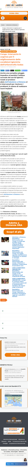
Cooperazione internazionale (17, 443)
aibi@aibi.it (7, 393)
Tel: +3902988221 (20, 392)
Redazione (4, 450)
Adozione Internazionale (10, 439)
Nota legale (14, 451)
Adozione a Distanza (11, 25)
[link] (15, 82)
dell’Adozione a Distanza (15, 82)
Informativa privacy (13, 450)
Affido (9, 441)
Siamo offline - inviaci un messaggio (16, 464)
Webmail (21, 451)
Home (2, 25)
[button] (2, 18)
